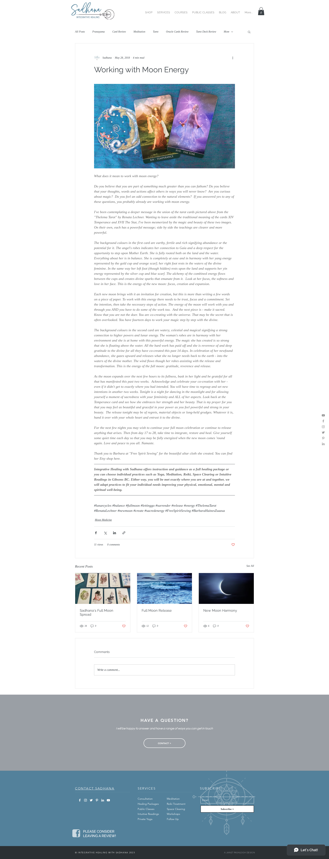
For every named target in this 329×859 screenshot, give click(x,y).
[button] (149, 11)
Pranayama (98, 31)
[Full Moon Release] (164, 588)
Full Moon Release (157, 610)
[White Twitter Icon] (91, 800)
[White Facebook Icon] (80, 800)
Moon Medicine (103, 519)
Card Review (119, 31)
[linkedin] (323, 444)
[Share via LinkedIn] (114, 533)
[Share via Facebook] (96, 533)
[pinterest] (323, 438)
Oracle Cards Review (177, 31)
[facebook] (323, 421)
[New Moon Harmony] (226, 588)
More (226, 31)
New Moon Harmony (220, 610)
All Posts (80, 31)
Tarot (155, 31)
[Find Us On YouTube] (323, 415)
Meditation (139, 31)
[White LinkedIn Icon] (103, 800)
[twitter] (323, 432)
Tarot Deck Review (206, 31)
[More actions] (232, 58)
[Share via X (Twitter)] (105, 533)
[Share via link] (124, 533)
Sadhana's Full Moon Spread (96, 612)
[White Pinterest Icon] (97, 800)
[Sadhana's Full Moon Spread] (102, 588)
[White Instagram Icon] (85, 800)
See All (250, 565)
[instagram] (323, 427)
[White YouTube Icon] (108, 800)
